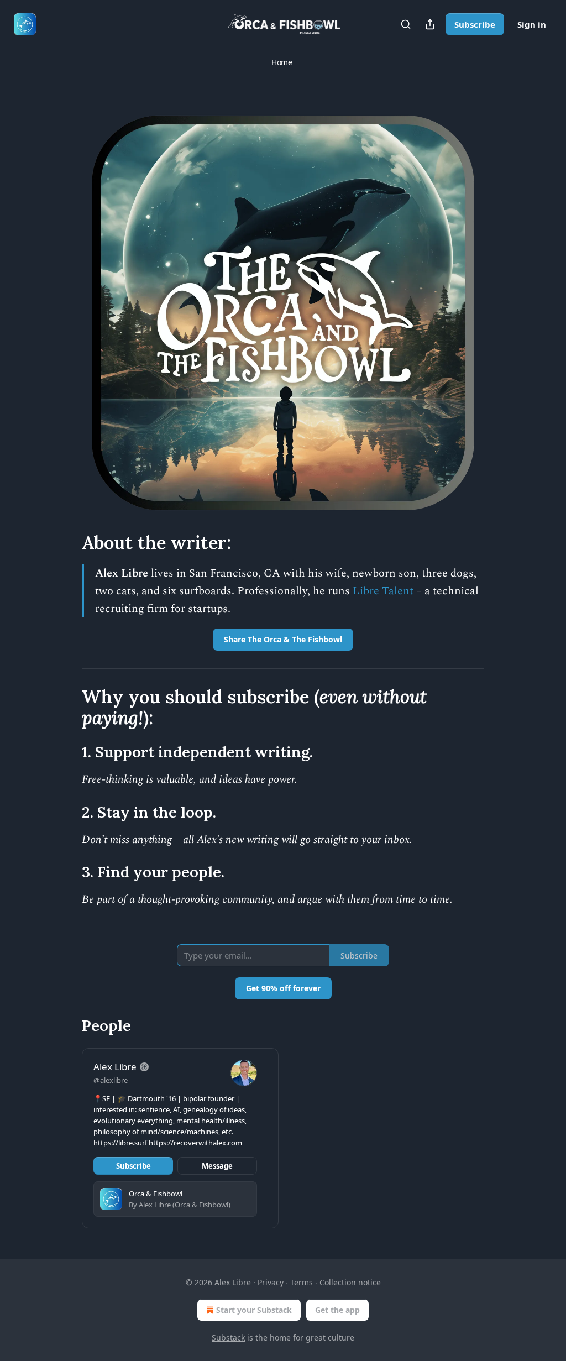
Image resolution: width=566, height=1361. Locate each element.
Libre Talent (383, 591)
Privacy (271, 1282)
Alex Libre (115, 1066)
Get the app (337, 1310)
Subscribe (474, 24)
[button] (282, 62)
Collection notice (350, 1282)
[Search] (406, 24)
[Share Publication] (430, 24)
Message (217, 1166)
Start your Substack (254, 1310)
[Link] (66, 542)
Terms (301, 1282)
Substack (228, 1337)
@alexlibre (110, 1080)
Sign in (531, 24)
